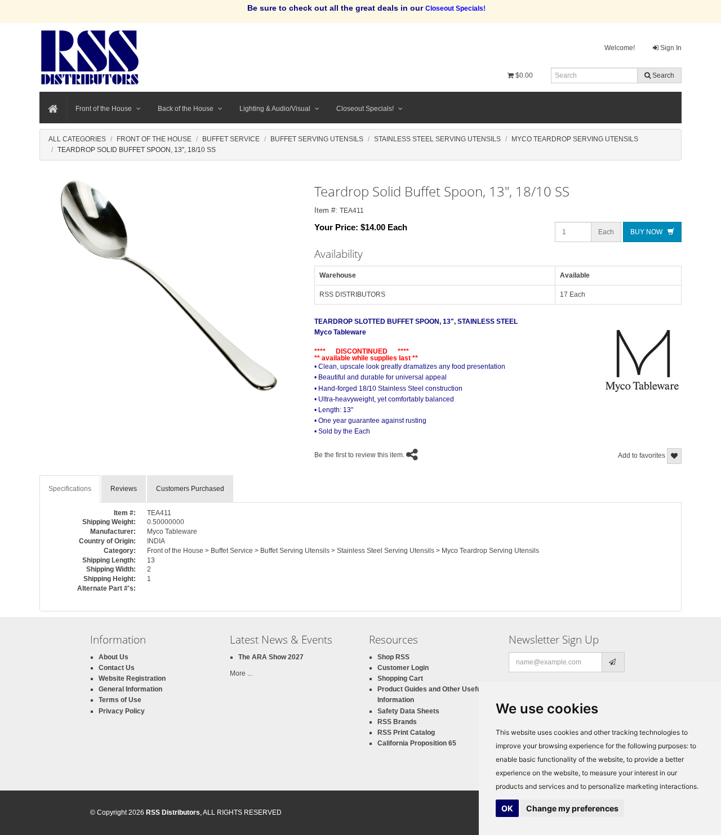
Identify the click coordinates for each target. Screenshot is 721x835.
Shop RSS (393, 657)
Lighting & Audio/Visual (274, 109)
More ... (241, 673)
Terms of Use (120, 700)
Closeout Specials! (365, 109)
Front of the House (103, 109)
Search (662, 75)
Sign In (670, 48)
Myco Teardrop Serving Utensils (574, 139)
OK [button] (507, 808)
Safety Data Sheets (408, 711)
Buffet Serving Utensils (316, 139)
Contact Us (117, 668)
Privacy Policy (122, 711)
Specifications (69, 489)
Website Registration (132, 678)
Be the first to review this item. (359, 455)
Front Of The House (154, 139)
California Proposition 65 (416, 743)
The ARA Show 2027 (271, 657)
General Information (130, 689)
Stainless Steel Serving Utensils (437, 139)
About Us (113, 657)
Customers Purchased (190, 489)
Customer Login (403, 668)
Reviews (123, 489)
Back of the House (185, 109)
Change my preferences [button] (572, 808)
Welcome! (619, 48)
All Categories (77, 139)
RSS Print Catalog (406, 732)
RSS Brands (397, 722)
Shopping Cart (400, 678)
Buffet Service (231, 139)
